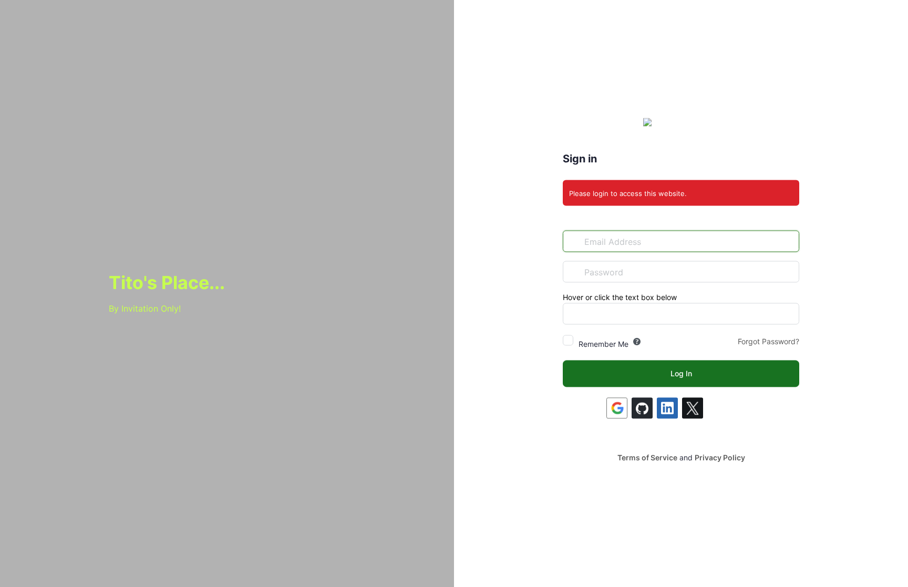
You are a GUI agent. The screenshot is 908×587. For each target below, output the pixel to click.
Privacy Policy (720, 457)
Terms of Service (647, 457)
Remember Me (603, 343)
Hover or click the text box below (620, 297)
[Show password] (788, 271)
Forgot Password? (768, 341)
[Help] (637, 341)
